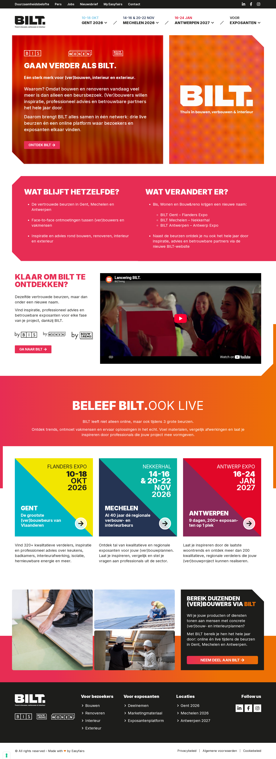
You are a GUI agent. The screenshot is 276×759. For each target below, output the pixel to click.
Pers (58, 4)
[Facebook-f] (251, 4)
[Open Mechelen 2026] (157, 23)
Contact (134, 4)
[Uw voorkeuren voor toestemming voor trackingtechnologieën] (6, 755)
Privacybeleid (186, 751)
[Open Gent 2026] (105, 23)
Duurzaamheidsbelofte (32, 4)
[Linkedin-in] (243, 4)
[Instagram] (258, 4)
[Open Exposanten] (259, 23)
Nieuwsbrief (89, 4)
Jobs (70, 4)
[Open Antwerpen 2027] (212, 23)
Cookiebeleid (252, 751)
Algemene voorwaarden (220, 751)
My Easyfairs (113, 4)
